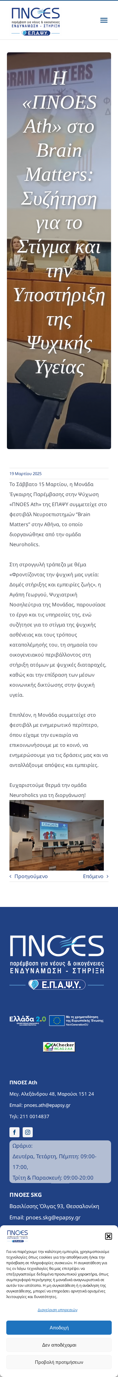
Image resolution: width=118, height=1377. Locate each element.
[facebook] (14, 1132)
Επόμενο (93, 876)
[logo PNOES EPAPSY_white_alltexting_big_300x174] (56, 937)
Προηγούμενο (31, 876)
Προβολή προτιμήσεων (59, 1362)
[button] (108, 1236)
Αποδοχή (59, 1327)
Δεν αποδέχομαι (59, 1345)
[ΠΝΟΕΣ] (39, 20)
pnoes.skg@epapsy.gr (53, 1217)
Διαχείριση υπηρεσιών (57, 1309)
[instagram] (28, 1132)
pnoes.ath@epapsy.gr (47, 1105)
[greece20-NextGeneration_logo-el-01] (56, 1017)
